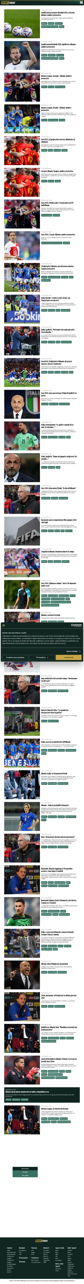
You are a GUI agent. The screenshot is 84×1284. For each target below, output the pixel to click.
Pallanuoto (71, 1266)
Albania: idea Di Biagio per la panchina (54, 964)
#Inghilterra (51, 55)
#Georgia (51, 87)
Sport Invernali (72, 1274)
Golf (69, 1256)
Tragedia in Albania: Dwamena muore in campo (57, 551)
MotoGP (45, 1258)
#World (44, 753)
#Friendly (44, 886)
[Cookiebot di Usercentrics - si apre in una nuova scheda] (73, 625)
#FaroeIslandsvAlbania (57, 599)
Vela (69, 1276)
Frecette (70, 1254)
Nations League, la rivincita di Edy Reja (54, 1108)
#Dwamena (57, 561)
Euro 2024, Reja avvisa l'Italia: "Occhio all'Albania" (58, 488)
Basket (22, 1248)
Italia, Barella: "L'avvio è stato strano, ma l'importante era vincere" (55, 299)
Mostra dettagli (72, 651)
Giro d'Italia (34, 1260)
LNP (20, 1254)
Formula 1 (46, 1250)
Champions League (10, 1257)
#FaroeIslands (46, 599)
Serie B (9, 1272)
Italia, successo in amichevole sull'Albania (55, 742)
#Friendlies (61, 750)
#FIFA (62, 531)
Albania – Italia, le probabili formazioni (55, 805)
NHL (56, 1258)
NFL (56, 1256)
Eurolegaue (22, 1250)
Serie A (9, 1270)
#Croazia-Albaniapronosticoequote (52, 243)
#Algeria (50, 531)
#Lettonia (51, 23)
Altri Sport (72, 1248)
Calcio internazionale (11, 1251)
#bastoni (57, 372)
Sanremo (58, 1269)
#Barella (50, 372)
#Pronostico (58, 23)
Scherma (70, 1272)
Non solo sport (59, 1264)
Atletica (70, 1250)
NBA (56, 1254)
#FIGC (68, 882)
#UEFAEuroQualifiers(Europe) (50, 605)
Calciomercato (11, 1254)
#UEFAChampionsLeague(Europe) (60, 602)
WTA (32, 1254)
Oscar (57, 1271)
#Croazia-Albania (47, 215)
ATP (32, 1250)
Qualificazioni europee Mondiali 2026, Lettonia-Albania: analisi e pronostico (58, 13)
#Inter (67, 599)
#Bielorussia (63, 1119)
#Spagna (64, 150)
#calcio (50, 150)
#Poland (68, 1071)
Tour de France (35, 1262)
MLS (56, 1252)
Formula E (46, 1252)
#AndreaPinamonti (53, 911)
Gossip (22, 1261)
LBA (20, 1252)
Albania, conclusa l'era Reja (50, 615)
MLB (56, 1250)
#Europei (51, 181)
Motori (46, 1248)
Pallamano (71, 1264)
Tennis (34, 1248)
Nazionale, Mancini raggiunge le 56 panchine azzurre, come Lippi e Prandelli (57, 869)
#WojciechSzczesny (61, 1077)
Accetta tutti (68, 657)
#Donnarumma (52, 437)
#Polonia (44, 1074)
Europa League (11, 1264)
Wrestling (58, 1260)
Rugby (70, 1270)
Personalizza (40, 657)
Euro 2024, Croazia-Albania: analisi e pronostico (58, 234)
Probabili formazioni (10, 1267)
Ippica (69, 1258)
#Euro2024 (57, 150)
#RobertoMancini (63, 691)
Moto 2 (45, 1254)
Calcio (9, 1248)
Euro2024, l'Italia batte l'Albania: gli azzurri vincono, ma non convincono (56, 362)
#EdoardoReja (46, 498)
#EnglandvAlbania (53, 1038)
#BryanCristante (46, 914)
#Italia (71, 277)
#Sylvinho (61, 622)
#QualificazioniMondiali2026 (50, 26)
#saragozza (65, 561)
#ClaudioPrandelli (60, 882)
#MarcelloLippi (53, 886)
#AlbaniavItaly (52, 750)
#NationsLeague (60, 87)
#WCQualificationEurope (49, 1041)
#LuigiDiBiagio (62, 972)
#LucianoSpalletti (66, 342)
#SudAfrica (69, 531)
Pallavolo (70, 1268)
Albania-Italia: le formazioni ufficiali (54, 773)
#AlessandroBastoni (54, 277)
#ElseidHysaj (16, 1099)
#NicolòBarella (46, 280)
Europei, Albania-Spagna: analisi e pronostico (57, 171)
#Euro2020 (25, 1099)
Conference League (10, 1261)
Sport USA (59, 1248)
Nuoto (70, 1262)
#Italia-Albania (54, 404)
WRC (44, 1262)
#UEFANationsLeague (64, 1122)
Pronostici (23, 1258)
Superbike (46, 1260)
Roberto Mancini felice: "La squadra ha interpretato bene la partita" (54, 711)
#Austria (50, 882)
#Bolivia (57, 531)
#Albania (44, 23)
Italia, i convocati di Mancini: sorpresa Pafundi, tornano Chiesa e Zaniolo (57, 933)
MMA (69, 1260)
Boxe (69, 1252)
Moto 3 (45, 1256)
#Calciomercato (52, 596)
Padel (33, 1252)
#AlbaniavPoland (53, 1071)
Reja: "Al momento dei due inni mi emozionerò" (58, 837)
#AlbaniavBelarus (53, 1119)
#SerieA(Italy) (45, 602)
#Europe (72, 596)
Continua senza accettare (15, 657)
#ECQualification (64, 596)
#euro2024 (66, 243)
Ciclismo (35, 1258)
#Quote (62, 26)
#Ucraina (62, 120)
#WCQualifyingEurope (48, 1077)
